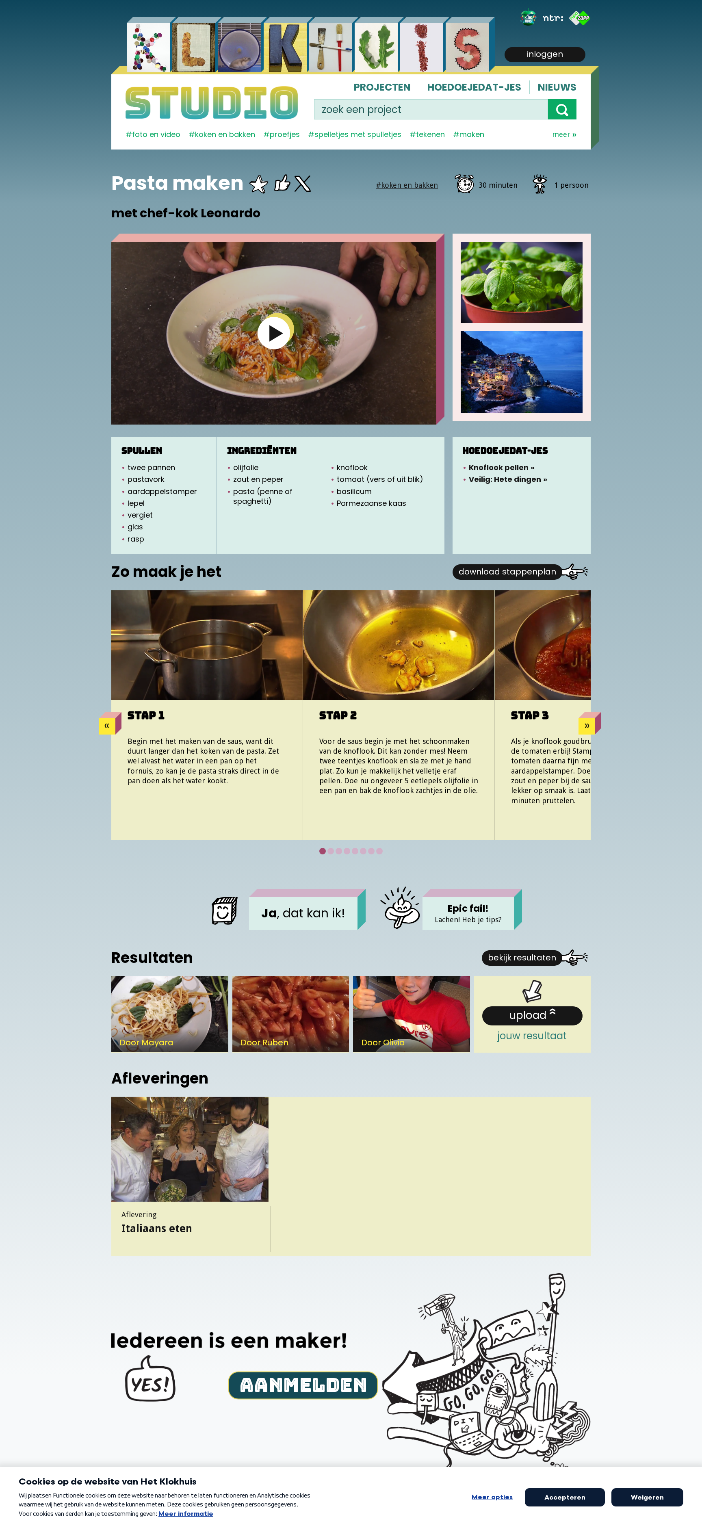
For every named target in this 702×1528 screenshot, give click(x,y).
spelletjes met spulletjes (357, 134)
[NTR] (553, 18)
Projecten (382, 87)
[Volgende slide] (586, 726)
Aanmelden (303, 1384)
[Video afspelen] (273, 333)
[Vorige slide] (107, 726)
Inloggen (545, 54)
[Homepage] (212, 102)
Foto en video (156, 134)
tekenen (430, 134)
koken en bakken (225, 134)
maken (471, 134)
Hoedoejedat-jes (474, 87)
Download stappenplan (507, 571)
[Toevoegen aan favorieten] (258, 187)
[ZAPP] (580, 18)
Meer (561, 134)
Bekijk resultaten (522, 957)
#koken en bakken (407, 185)
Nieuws (557, 87)
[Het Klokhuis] (528, 18)
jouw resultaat (532, 1025)
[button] (562, 109)
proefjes (285, 134)
